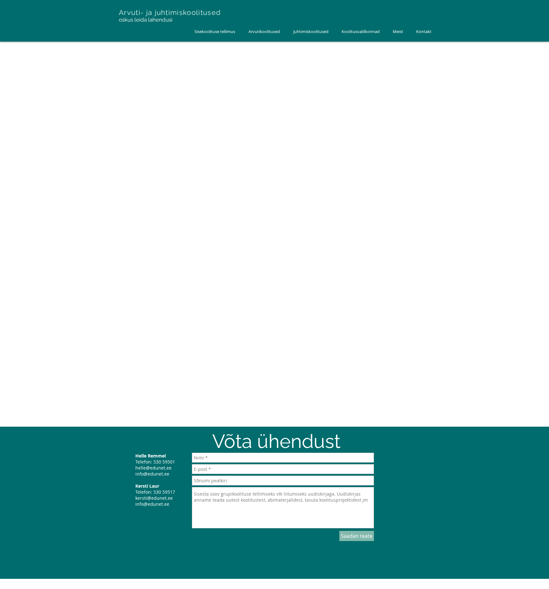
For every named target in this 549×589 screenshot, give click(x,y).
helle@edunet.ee (153, 468)
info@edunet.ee (152, 474)
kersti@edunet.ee (154, 498)
